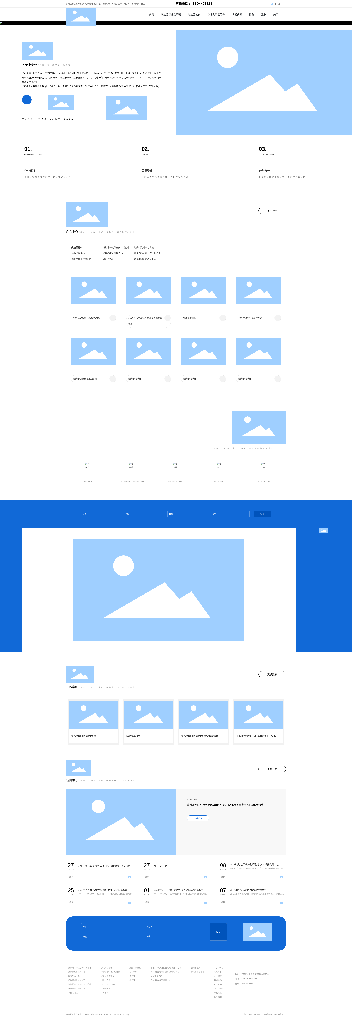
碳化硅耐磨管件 (194, 247)
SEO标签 (117, 1014)
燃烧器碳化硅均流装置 (145, 259)
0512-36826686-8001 (249, 979)
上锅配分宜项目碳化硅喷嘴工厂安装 (256, 736)
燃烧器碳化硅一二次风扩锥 (147, 253)
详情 (71, 877)
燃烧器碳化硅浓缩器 (81, 259)
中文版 (277, 3)
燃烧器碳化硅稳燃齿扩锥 (85, 378)
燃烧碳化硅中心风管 (144, 247)
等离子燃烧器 (78, 253)
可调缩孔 (222, 259)
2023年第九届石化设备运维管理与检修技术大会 (104, 890)
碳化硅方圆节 (224, 253)
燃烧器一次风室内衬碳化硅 (116, 247)
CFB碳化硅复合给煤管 (260, 247)
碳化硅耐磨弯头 (194, 253)
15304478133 (250, 967)
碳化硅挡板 (108, 259)
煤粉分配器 (191, 259)
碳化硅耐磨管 (224, 247)
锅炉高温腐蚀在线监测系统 (86, 318)
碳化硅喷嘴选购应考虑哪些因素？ (248, 890)
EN (284, 3)
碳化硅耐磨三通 (257, 259)
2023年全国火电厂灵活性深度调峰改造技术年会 (180, 890)
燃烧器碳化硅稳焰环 (113, 253)
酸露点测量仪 (189, 318)
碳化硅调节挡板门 (258, 253)
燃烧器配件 (77, 247)
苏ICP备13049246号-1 (253, 1014)
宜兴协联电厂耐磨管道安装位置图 (200, 736)
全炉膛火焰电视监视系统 (250, 318)
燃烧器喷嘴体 (134, 378)
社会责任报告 (161, 866)
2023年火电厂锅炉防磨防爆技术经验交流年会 (254, 864)
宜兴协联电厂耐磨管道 (84, 736)
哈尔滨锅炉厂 (134, 736)
